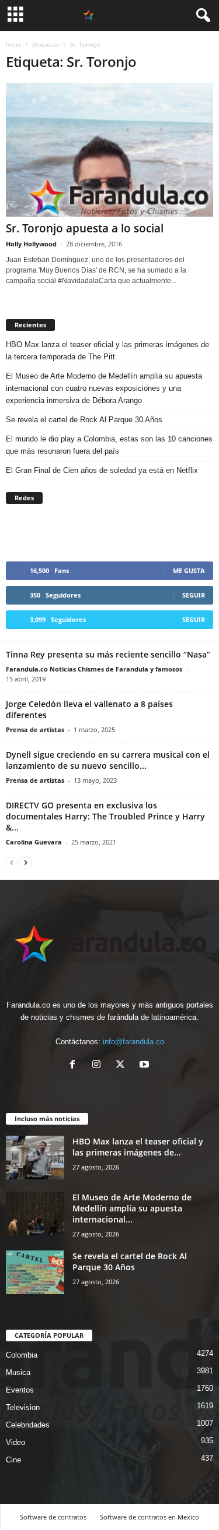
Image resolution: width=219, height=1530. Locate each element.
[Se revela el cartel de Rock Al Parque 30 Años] (35, 1272)
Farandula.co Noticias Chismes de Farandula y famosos (94, 669)
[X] (123, 1065)
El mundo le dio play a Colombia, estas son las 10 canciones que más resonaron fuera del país (109, 444)
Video (15, 1442)
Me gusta (189, 570)
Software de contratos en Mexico (149, 1517)
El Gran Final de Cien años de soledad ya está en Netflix (102, 470)
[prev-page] (12, 862)
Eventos (20, 1390)
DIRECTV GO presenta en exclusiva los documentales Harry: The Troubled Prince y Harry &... (105, 816)
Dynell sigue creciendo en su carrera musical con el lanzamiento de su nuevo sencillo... (108, 760)
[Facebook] (75, 1065)
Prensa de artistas (35, 729)
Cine (13, 1459)
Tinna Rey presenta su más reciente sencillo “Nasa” (108, 654)
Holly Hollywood (31, 243)
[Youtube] (146, 1065)
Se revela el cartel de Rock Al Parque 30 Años (84, 419)
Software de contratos (53, 1517)
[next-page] (26, 862)
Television (23, 1407)
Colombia (21, 1355)
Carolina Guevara (34, 842)
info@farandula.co (133, 1041)
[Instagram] (99, 1065)
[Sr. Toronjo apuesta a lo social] (109, 150)
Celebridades (28, 1425)
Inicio (13, 44)
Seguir (193, 595)
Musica (18, 1372)
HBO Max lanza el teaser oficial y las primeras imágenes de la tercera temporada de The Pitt (107, 350)
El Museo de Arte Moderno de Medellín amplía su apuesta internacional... (132, 1208)
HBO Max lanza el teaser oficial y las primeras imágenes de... (137, 1147)
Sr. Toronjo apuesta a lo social (85, 228)
